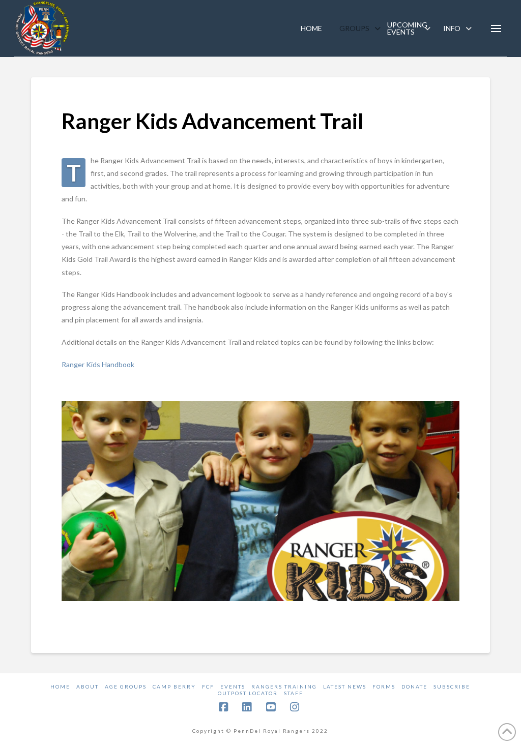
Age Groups (126, 686)
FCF (208, 686)
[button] (496, 28)
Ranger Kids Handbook (98, 364)
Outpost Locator (248, 693)
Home (60, 686)
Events (232, 686)
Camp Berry (174, 686)
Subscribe (451, 686)
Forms (383, 686)
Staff (293, 693)
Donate (414, 686)
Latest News (344, 686)
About (87, 686)
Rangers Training (284, 686)
